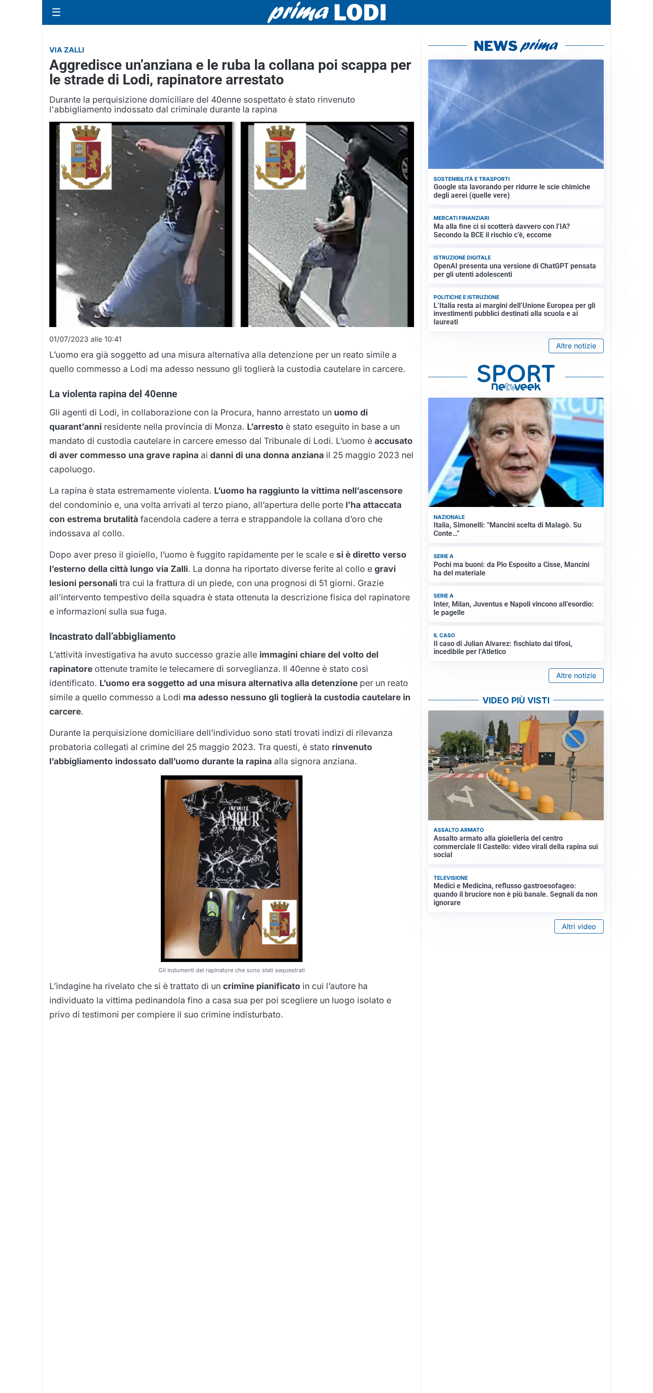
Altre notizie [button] (576, 345)
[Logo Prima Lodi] (326, 12)
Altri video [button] (579, 926)
